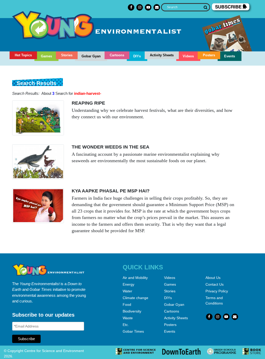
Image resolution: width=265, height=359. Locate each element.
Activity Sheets (162, 55)
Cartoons (117, 55)
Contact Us (214, 284)
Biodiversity (132, 311)
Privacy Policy (216, 291)
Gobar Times (133, 331)
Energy (128, 284)
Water (127, 291)
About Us (212, 278)
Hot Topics (23, 55)
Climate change (135, 298)
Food (127, 304)
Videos (188, 56)
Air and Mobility (135, 278)
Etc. (126, 325)
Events (229, 56)
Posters (209, 55)
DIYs (137, 56)
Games (46, 56)
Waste (128, 318)
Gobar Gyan (91, 56)
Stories (66, 55)
